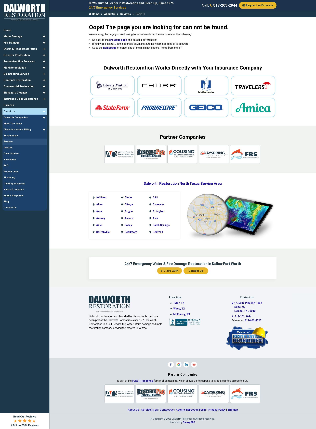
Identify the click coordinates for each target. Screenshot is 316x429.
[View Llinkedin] (186, 365)
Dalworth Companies (16, 117)
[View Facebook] (171, 365)
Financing (9, 177)
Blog (6, 201)
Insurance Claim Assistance (21, 98)
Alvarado (158, 204)
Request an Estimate (259, 5)
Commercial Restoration (19, 86)
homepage (110, 47)
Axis (155, 218)
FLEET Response (142, 380)
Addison (101, 197)
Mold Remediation (15, 67)
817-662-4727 (253, 320)
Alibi (155, 197)
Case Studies (11, 153)
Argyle (129, 211)
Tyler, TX (178, 303)
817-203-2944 (224, 5)
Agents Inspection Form (191, 409)
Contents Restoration (17, 80)
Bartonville (103, 232)
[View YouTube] (194, 365)
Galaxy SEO (189, 422)
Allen (99, 204)
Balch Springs (161, 225)
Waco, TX (179, 308)
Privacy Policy (216, 409)
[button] (44, 36)
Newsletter (10, 159)
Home (95, 14)
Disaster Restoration (17, 55)
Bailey (128, 225)
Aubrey (100, 218)
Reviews (125, 14)
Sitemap (233, 409)
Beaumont (131, 232)
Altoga (129, 204)
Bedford (158, 232)
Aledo (128, 197)
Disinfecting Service (16, 73)
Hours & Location (14, 189)
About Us (110, 14)
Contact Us (196, 270)
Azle (99, 225)
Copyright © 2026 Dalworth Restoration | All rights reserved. (184, 418)
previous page (118, 39)
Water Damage (13, 36)
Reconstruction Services (19, 61)
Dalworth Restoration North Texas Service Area (183, 183)
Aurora (129, 218)
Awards (8, 147)
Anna (99, 211)
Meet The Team (13, 123)
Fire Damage (12, 42)
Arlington (158, 211)
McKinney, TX (181, 314)
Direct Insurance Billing (17, 129)
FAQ (6, 165)
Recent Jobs (11, 171)
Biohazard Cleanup (15, 92)
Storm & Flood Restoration (20, 48)
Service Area (149, 409)
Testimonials (11, 135)
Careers (9, 105)
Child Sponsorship (14, 183)
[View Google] (179, 365)
